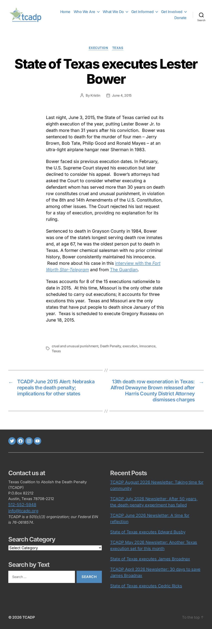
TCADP (28, 617)
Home (65, 12)
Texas (117, 48)
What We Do (113, 12)
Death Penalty (110, 346)
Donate (180, 18)
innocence (147, 346)
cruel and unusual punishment (75, 346)
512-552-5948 (22, 504)
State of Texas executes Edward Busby (147, 531)
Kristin (95, 95)
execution (98, 48)
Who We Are (84, 12)
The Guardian (124, 269)
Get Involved (171, 12)
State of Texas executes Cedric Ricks (146, 585)
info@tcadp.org (23, 510)
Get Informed (142, 12)
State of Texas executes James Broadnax (150, 558)
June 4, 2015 (122, 95)
